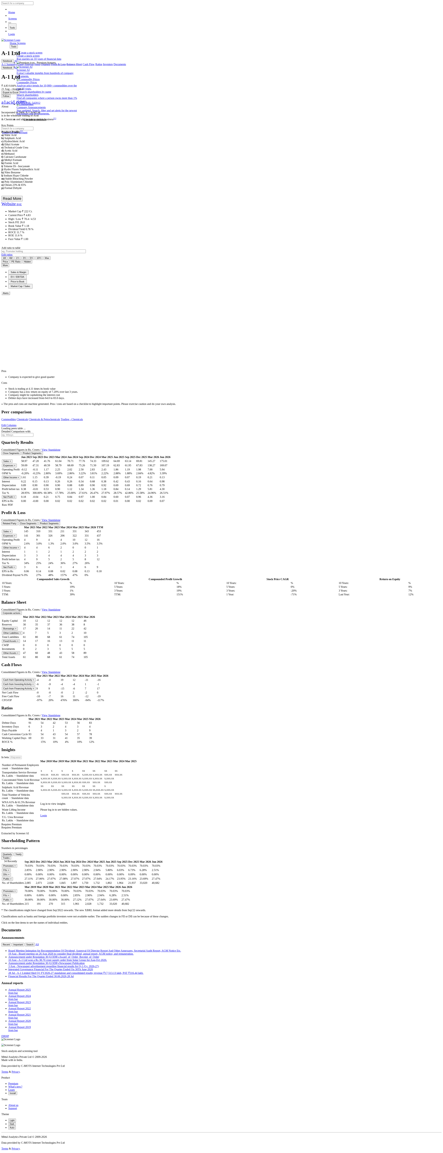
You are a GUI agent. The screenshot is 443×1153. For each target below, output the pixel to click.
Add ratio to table (10, 247)
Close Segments (11, 453)
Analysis (29, 64)
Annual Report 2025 (19, 991)
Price (5, 261)
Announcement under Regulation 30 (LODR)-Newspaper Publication (53, 965)
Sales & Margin (18, 272)
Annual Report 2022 (19, 1010)
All (37, 944)
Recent (6, 944)
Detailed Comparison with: (16, 431)
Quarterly (7, 854)
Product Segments (32, 453)
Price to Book (17, 281)
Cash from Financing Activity (18, 688)
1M (4, 258)
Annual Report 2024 (19, 998)
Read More (12, 198)
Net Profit (9, 497)
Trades (6, 858)
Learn (11, 1089)
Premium (13, 1083)
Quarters (45, 64)
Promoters (9, 866)
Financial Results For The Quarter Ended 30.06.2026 (41, 976)
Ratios (98, 64)
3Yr (24, 258)
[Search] (9, 22)
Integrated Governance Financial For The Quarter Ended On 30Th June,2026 (75, 971)
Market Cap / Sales (20, 286)
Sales (7, 461)
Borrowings (9, 628)
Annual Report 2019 (19, 1029)
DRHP (5, 1036)
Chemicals (22, 419)
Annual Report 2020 (19, 1022)
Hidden (27, 261)
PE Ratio (15, 261)
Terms (4, 1071)
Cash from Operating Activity (18, 680)
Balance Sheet (74, 64)
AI (15, 60)
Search (29, 944)
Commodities (8, 419)
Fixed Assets (11, 641)
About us (13, 1105)
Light (12, 1120)
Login (11, 34)
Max (47, 258)
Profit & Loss (58, 64)
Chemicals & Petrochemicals (44, 419)
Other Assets (11, 653)
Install (13, 1093)
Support (12, 1108)
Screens (12, 18)
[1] (54, 118)
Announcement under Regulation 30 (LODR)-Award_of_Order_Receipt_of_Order (57, 958)
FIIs (6, 870)
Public (7, 879)
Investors (108, 64)
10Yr (39, 258)
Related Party (9, 523)
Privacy (16, 1071)
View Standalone (51, 449)
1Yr (17, 258)
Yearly (18, 854)
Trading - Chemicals (72, 419)
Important (18, 944)
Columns (8, 425)
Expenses (9, 465)
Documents (120, 64)
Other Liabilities (12, 633)
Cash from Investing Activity (18, 684)
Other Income (11, 477)
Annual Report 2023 (19, 1004)
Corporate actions (11, 613)
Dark (12, 1124)
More (5, 265)
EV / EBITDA (17, 277)
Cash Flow (89, 64)
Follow (6, 96)
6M (10, 258)
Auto (12, 1127)
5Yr (31, 258)
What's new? (15, 1086)
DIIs (6, 874)
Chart (21, 64)
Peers (37, 64)
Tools (12, 27)
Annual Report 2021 (19, 1016)
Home (11, 12)
